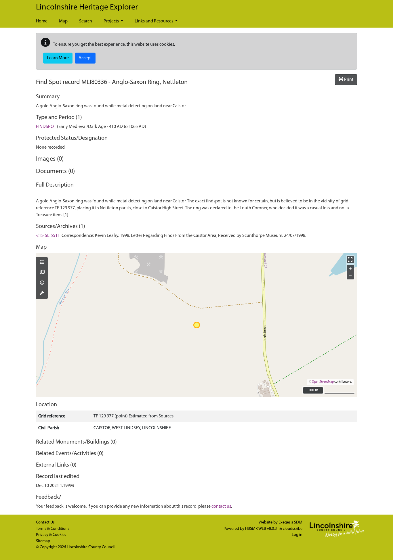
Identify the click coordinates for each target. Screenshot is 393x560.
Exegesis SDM (290, 522)
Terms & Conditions (52, 529)
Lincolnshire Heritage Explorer (87, 7)
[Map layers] (42, 263)
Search (85, 21)
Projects (112, 21)
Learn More (58, 58)
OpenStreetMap (323, 381)
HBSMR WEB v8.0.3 (261, 529)
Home (41, 21)
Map (63, 21)
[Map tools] (42, 293)
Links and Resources (154, 21)
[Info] (42, 283)
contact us (221, 506)
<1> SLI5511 (48, 235)
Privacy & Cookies (51, 535)
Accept (85, 58)
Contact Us (45, 522)
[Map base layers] (42, 273)
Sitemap (43, 541)
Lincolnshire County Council (91, 547)
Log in (297, 535)
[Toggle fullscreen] (350, 259)
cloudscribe (292, 529)
